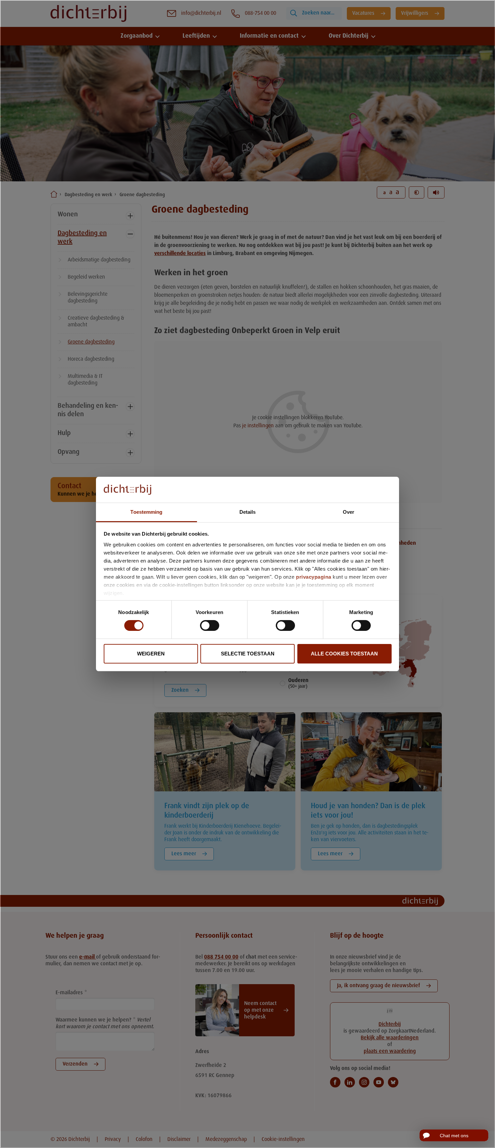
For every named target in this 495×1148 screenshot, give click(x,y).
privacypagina (313, 577)
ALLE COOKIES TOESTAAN (344, 653)
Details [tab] (247, 512)
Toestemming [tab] (146, 512)
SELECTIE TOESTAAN (247, 653)
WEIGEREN (151, 653)
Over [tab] (348, 512)
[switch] (209, 625)
